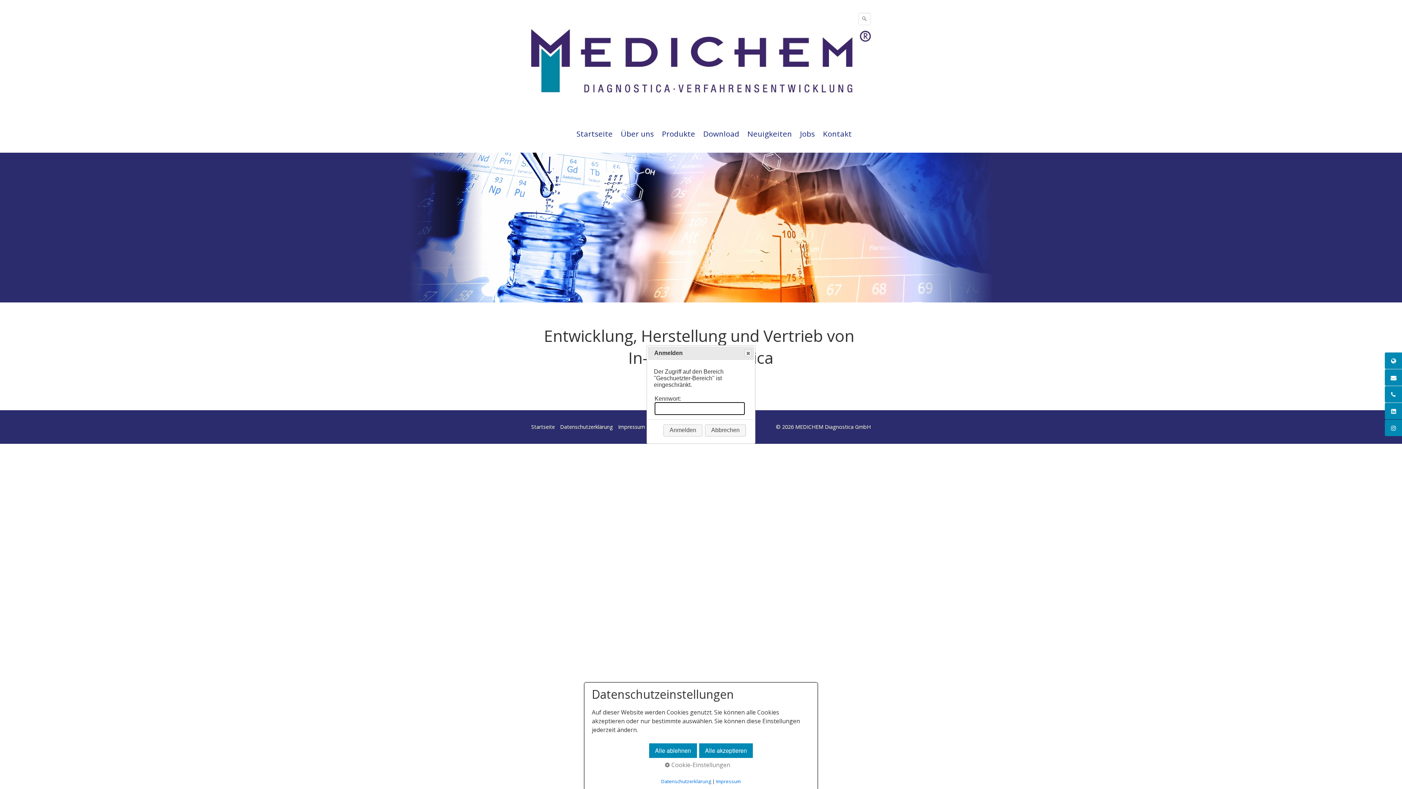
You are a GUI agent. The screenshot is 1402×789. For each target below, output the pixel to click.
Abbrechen (725, 430)
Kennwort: (668, 399)
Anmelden (683, 430)
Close (748, 353)
